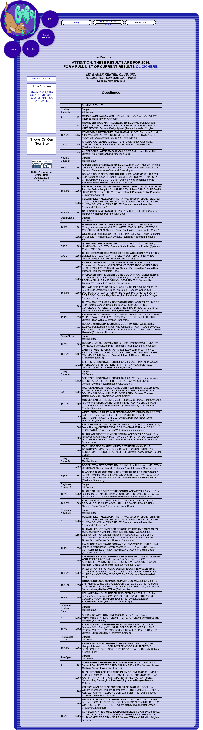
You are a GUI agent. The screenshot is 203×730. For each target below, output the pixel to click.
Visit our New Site (41, 78)
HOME (50, 19)
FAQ (76, 22)
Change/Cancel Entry (108, 22)
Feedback (140, 22)
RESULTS (29, 48)
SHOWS (46, 36)
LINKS (12, 49)
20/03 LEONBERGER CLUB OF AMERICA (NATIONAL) (41, 96)
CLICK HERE (147, 67)
